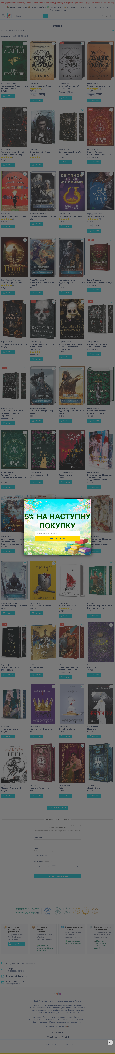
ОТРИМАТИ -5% (57, 538)
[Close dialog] (88, 502)
